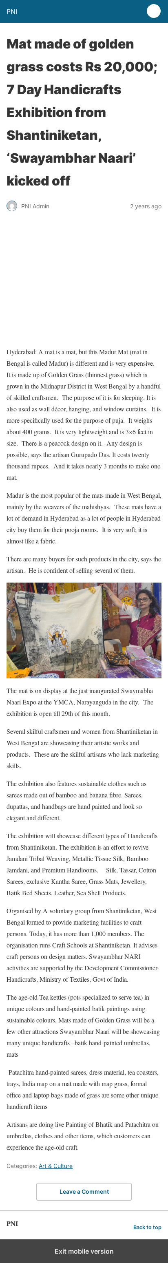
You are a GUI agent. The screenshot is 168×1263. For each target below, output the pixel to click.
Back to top (147, 1227)
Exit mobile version (84, 1251)
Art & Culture (56, 1165)
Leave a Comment (84, 1191)
